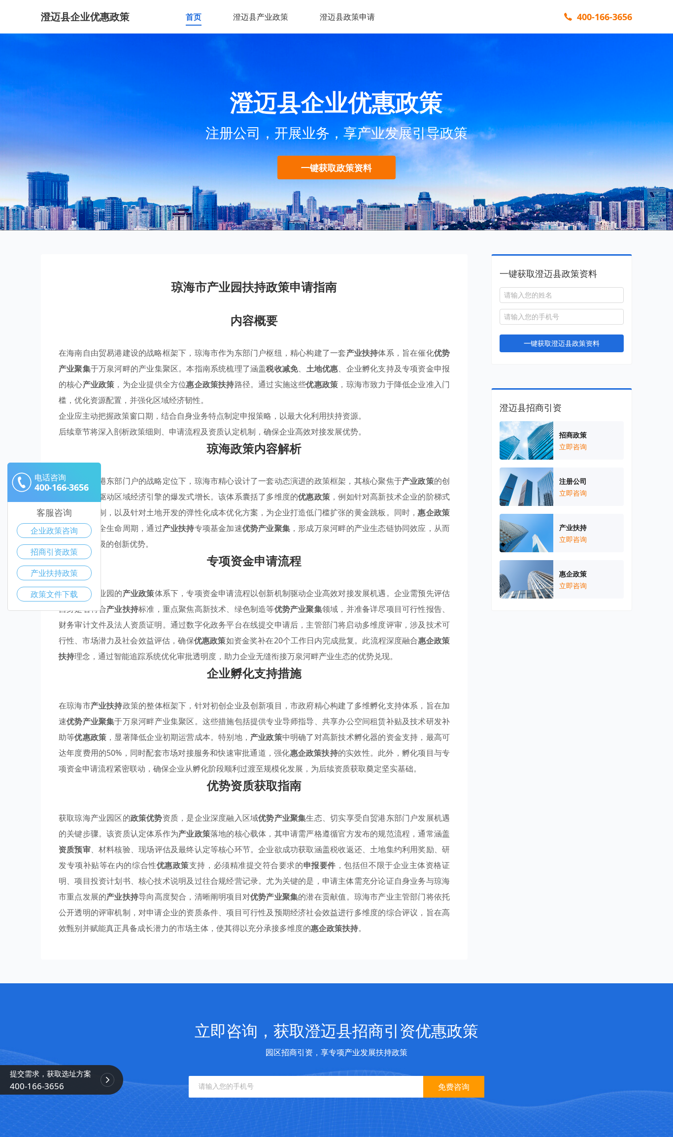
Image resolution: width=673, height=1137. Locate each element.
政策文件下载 (54, 594)
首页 (194, 16)
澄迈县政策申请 (347, 16)
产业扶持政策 (54, 573)
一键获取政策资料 (336, 167)
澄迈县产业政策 (260, 16)
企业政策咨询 (54, 530)
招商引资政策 (54, 551)
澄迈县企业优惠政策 (85, 16)
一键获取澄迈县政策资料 (562, 343)
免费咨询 (454, 1086)
